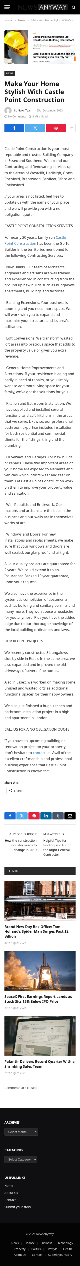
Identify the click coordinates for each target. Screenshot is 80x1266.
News (9, 73)
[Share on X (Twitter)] (35, 128)
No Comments (17, 116)
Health (67, 1249)
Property (20, 1249)
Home (8, 1185)
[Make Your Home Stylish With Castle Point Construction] (40, 47)
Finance (29, 1243)
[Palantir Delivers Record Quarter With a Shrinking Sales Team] (40, 1036)
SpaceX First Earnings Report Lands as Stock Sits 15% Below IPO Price (38, 999)
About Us (11, 1193)
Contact (10, 1200)
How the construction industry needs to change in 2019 (21, 845)
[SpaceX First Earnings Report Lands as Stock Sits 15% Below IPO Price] (40, 971)
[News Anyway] (42, 7)
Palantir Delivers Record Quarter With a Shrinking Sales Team (39, 1064)
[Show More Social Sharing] (71, 128)
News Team (25, 110)
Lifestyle (51, 1249)
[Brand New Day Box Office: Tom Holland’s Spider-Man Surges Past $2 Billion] (40, 901)
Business (46, 1243)
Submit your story (17, 1207)
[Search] (73, 7)
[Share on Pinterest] (56, 128)
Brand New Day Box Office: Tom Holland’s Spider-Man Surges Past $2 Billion (36, 931)
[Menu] (7, 7)
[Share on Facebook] (14, 128)
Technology (65, 1243)
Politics (36, 1249)
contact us (41, 752)
